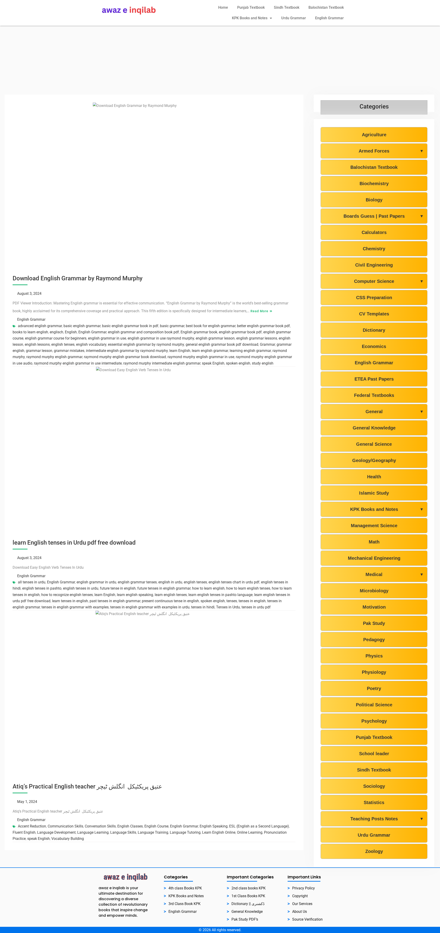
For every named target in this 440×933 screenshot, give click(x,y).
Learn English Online (218, 832)
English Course (156, 826)
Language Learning (93, 832)
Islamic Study (374, 493)
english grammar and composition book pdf (143, 332)
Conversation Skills (100, 826)
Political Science (374, 704)
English (71, 332)
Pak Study (374, 623)
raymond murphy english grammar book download (125, 357)
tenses (231, 601)
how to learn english (208, 588)
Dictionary (374, 330)
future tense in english (118, 588)
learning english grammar (250, 350)
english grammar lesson (215, 338)
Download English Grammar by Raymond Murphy (78, 278)
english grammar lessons (256, 338)
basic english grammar (81, 326)
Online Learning (249, 832)
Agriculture (374, 134)
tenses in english (252, 601)
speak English (213, 363)
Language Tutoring (185, 832)
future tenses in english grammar (163, 588)
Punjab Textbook (251, 7)
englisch (56, 332)
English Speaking (214, 826)
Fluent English (24, 832)
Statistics (374, 802)
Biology (374, 199)
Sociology (374, 786)
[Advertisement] (220, 60)
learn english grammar (210, 350)
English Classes (130, 826)
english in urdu (170, 582)
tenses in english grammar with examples (75, 607)
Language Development (56, 832)
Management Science (374, 525)
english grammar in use (107, 338)
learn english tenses (171, 595)
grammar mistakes (69, 350)
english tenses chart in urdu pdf (234, 582)
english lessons (37, 344)
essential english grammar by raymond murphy (146, 344)
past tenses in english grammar (115, 601)
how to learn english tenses (248, 588)
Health (374, 476)
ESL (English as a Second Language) (259, 826)
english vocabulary (91, 344)
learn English (179, 350)
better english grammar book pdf (263, 326)
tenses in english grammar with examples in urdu (150, 607)
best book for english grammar (210, 326)
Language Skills (123, 832)
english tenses (62, 344)
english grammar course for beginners (55, 338)
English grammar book (199, 332)
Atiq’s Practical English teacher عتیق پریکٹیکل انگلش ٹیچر (87, 786)
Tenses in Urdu (228, 607)
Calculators (374, 232)
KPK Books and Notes (249, 18)
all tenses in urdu (31, 582)
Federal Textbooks (374, 395)
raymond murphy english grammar (54, 357)
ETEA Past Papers (374, 379)
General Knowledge (374, 427)
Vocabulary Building (67, 838)
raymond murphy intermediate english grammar (161, 363)
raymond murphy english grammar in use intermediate (78, 363)
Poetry (374, 688)
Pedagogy (374, 639)
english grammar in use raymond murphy (161, 338)
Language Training (153, 832)
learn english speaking (135, 595)
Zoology (374, 851)
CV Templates (374, 313)
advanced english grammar (40, 326)
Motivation (374, 607)
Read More (259, 311)
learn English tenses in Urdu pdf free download (74, 542)
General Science (374, 444)
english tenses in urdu (80, 588)
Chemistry (374, 248)
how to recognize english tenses (67, 595)
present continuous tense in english (170, 601)
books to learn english (30, 332)
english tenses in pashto (41, 588)
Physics (374, 655)
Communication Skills (65, 826)
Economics (374, 346)
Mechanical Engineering (374, 558)
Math (374, 541)
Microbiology (374, 590)
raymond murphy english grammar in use (201, 357)
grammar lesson (39, 350)
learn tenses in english (70, 601)
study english (262, 363)
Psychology (374, 721)
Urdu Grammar (293, 18)
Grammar (267, 344)
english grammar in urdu (96, 582)
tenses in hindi (202, 607)
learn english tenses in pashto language (220, 595)
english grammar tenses (137, 582)
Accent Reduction (32, 826)
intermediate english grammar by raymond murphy (127, 350)
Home (223, 7)
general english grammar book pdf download (222, 344)
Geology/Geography (374, 460)
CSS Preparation (374, 297)
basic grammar (172, 326)
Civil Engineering (374, 264)
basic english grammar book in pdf (130, 326)
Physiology (374, 672)
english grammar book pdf (240, 332)
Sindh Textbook (286, 7)
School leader (374, 753)
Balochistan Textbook (326, 7)
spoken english (238, 363)
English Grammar (329, 18)
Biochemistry (374, 183)
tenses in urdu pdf (256, 607)
